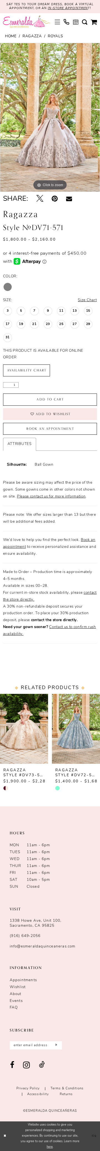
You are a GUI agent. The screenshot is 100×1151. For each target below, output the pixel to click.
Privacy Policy (28, 1088)
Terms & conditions (67, 1088)
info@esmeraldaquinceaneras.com (43, 946)
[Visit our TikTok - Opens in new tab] (42, 1065)
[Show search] (84, 22)
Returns (66, 1094)
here (50, 1147)
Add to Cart (50, 399)
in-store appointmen (68, 8)
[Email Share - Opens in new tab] (69, 199)
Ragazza (32, 36)
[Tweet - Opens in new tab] (40, 199)
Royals (55, 36)
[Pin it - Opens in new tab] (54, 199)
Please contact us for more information (51, 496)
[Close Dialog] (5, 1136)
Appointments (23, 980)
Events (16, 1001)
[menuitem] (57, 22)
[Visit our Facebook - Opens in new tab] (12, 1065)
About (15, 994)
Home (11, 36)
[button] (57, 22)
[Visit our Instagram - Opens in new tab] (27, 1065)
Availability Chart (27, 370)
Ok (94, 1136)
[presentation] (24, 729)
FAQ (14, 1007)
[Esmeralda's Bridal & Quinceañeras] (26, 22)
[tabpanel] (50, 117)
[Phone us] (66, 22)
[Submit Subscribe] (55, 1045)
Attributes (20, 444)
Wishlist (18, 987)
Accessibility (38, 1094)
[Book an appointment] (75, 22)
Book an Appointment (50, 428)
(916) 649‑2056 (25, 936)
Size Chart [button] (87, 300)
